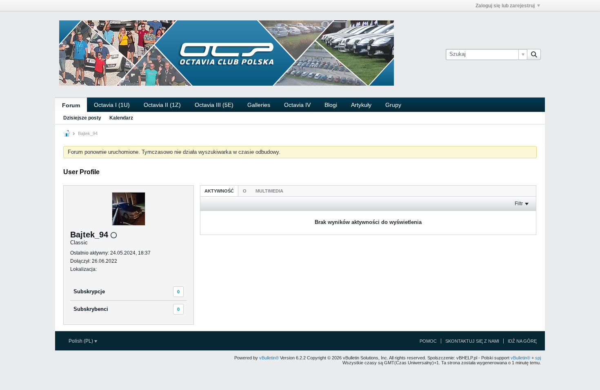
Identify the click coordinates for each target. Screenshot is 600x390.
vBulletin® (269, 357)
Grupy (393, 105)
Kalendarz (121, 118)
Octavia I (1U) (112, 105)
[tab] (219, 190)
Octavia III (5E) (214, 105)
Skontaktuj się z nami (472, 341)
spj (538, 357)
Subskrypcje (89, 291)
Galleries (258, 105)
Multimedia (269, 190)
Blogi (330, 105)
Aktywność (219, 190)
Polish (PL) (81, 341)
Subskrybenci (90, 309)
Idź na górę (522, 341)
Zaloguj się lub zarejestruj (505, 6)
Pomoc (428, 341)
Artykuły (361, 105)
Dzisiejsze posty (82, 118)
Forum (71, 105)
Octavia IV (297, 105)
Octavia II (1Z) (162, 105)
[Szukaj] (534, 54)
